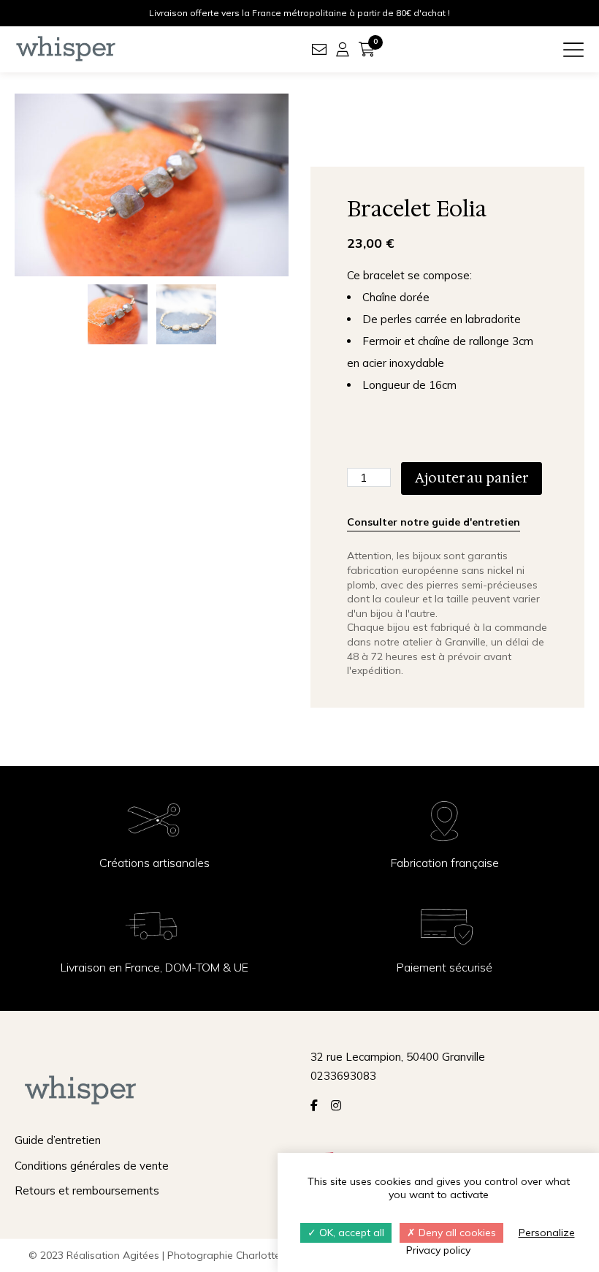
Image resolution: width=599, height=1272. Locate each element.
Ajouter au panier (471, 478)
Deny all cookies (456, 1232)
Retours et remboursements (87, 1190)
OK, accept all (350, 1232)
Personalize (547, 1232)
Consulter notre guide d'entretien (433, 522)
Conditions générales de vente (92, 1166)
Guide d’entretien (58, 1140)
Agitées (141, 1255)
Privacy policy (438, 1250)
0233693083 (343, 1076)
